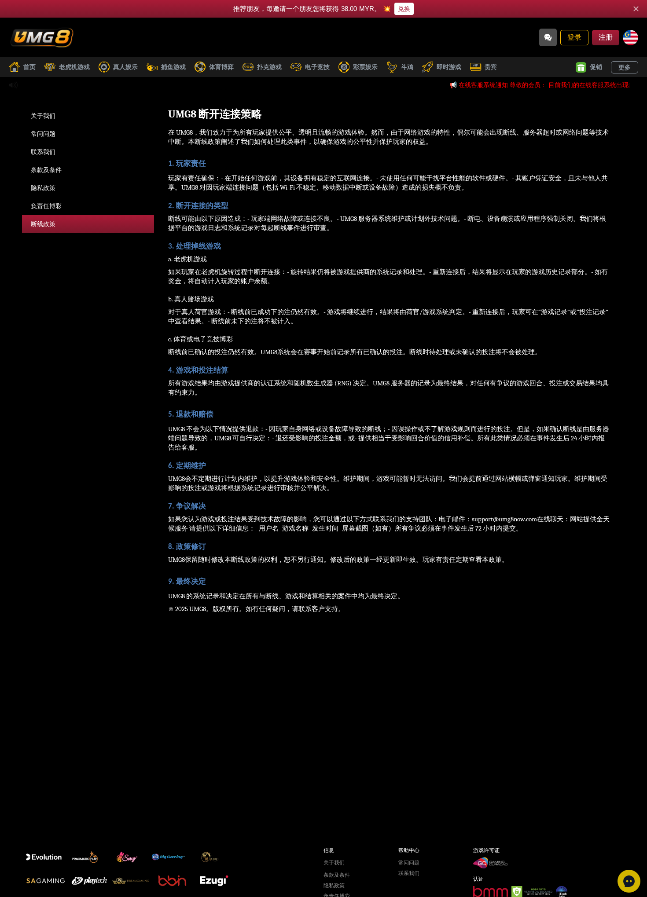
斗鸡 (407, 66)
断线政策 (43, 223)
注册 (606, 37)
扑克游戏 (269, 66)
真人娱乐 (125, 66)
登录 (574, 37)
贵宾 (491, 66)
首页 (29, 66)
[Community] (548, 37)
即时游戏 (449, 66)
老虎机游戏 (74, 66)
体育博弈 (221, 66)
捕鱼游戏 (173, 66)
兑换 (404, 8)
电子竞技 (317, 66)
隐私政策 (43, 187)
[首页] (42, 37)
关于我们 (43, 115)
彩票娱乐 (365, 66)
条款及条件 (46, 169)
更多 (624, 67)
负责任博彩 (46, 205)
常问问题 (43, 133)
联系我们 (43, 151)
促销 (596, 66)
